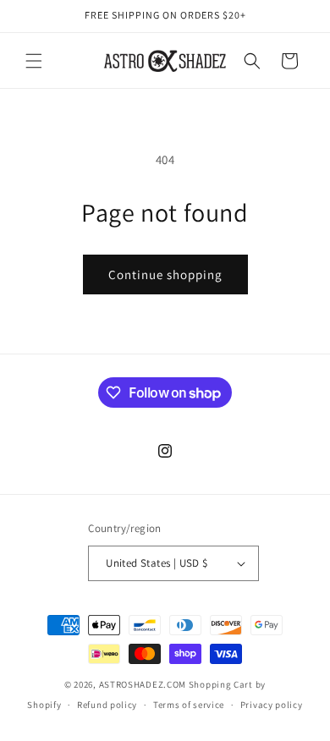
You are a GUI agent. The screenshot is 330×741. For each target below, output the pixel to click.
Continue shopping (165, 274)
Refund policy (107, 705)
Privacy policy (271, 705)
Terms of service (188, 705)
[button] (33, 61)
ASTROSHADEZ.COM (143, 684)
